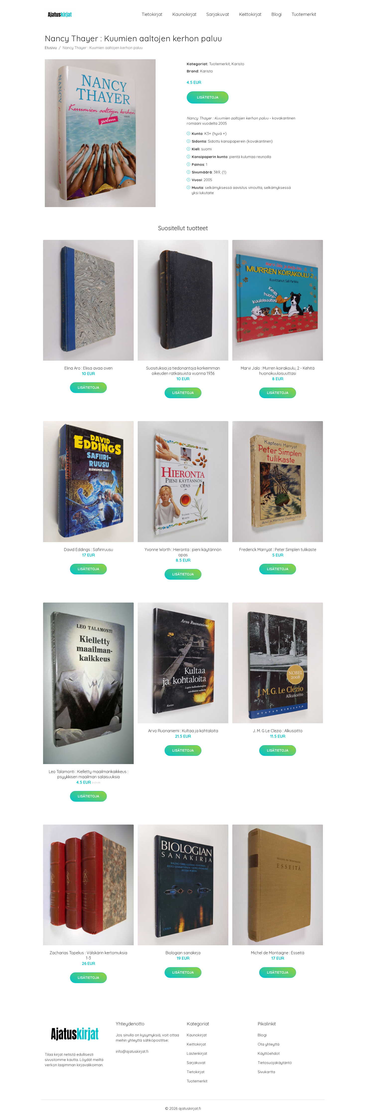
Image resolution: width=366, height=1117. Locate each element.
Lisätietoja (207, 97)
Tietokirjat (152, 14)
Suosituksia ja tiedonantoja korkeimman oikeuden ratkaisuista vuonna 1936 (183, 371)
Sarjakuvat (217, 14)
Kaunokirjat (184, 14)
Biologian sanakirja (183, 952)
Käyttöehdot (269, 1053)
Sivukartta (266, 1071)
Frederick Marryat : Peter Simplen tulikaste (277, 549)
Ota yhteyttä (268, 1044)
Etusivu (51, 47)
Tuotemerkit (304, 14)
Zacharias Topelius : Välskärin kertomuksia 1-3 (88, 955)
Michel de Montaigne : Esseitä (277, 952)
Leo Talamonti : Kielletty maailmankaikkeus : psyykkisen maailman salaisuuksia (88, 774)
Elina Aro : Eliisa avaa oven (88, 368)
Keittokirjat (250, 14)
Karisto (238, 63)
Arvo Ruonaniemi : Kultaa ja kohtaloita (183, 730)
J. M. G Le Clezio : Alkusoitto (278, 730)
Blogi (276, 14)
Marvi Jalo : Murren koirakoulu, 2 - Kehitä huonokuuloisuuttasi (277, 371)
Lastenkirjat (197, 1053)
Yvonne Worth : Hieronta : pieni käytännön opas (183, 552)
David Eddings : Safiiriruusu (88, 549)
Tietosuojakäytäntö (275, 1062)
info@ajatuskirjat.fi (132, 1051)
